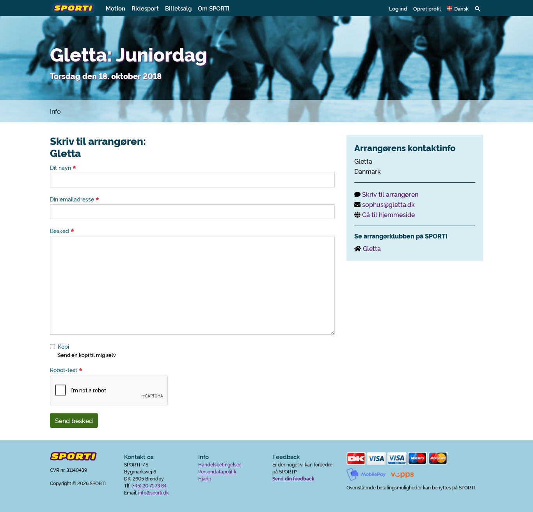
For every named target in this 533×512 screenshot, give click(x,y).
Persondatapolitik (217, 471)
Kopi (63, 346)
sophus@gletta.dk (388, 204)
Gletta (372, 248)
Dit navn (61, 167)
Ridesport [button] (145, 8)
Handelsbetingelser (219, 464)
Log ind (398, 8)
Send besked (74, 420)
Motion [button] (115, 8)
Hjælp (204, 478)
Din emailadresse (73, 199)
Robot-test (64, 370)
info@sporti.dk (153, 492)
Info (55, 111)
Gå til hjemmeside (388, 214)
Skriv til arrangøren (390, 194)
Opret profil (427, 8)
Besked (60, 231)
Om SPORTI (213, 8)
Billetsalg (178, 8)
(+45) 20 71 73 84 (149, 485)
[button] (458, 8)
